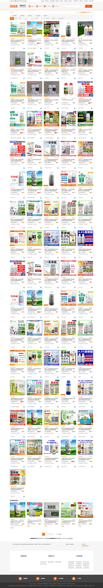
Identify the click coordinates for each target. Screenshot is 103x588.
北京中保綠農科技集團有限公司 (31, 43)
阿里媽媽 (53, 585)
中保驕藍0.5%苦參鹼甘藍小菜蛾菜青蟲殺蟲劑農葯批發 (85, 130)
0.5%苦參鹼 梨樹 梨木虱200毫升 (67, 99)
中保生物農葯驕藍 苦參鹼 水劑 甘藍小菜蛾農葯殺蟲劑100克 (34, 41)
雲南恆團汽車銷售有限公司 (73, 565)
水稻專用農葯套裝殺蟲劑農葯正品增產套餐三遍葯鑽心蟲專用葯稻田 (85, 399)
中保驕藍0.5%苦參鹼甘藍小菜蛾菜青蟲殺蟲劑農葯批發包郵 (17, 130)
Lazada (92, 585)
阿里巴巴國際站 (17, 585)
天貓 (37, 585)
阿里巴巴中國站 (24, 585)
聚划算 (40, 585)
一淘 (43, 585)
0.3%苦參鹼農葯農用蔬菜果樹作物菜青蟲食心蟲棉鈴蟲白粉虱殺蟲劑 (51, 160)
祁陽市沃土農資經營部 (48, 252)
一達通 (89, 585)
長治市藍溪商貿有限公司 (87, 565)
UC (74, 585)
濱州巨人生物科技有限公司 (65, 43)
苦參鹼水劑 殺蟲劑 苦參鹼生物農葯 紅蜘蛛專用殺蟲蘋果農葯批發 (84, 100)
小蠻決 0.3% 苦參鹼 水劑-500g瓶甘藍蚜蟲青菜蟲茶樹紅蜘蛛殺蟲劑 (34, 71)
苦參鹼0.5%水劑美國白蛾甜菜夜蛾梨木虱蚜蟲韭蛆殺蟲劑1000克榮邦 (68, 41)
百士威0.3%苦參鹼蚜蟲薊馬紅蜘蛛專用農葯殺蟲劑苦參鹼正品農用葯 (34, 130)
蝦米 (56, 585)
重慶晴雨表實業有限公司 (82, 102)
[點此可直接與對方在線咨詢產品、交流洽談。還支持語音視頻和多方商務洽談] (24, 48)
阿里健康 (85, 585)
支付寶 (76, 585)
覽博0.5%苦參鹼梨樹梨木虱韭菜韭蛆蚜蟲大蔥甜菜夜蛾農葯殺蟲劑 (51, 250)
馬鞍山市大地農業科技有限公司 (82, 132)
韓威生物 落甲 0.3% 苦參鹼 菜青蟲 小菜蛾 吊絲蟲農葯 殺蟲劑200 (68, 190)
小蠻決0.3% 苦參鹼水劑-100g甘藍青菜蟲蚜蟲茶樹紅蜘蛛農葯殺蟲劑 (85, 71)
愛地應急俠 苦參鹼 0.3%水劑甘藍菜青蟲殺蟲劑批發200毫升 (51, 100)
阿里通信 (68, 585)
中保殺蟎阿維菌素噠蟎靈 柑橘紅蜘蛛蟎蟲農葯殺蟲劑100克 (85, 522)
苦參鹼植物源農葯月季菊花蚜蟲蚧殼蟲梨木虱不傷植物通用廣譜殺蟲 (17, 399)
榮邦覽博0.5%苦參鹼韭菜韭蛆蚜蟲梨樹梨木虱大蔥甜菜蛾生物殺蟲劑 (34, 459)
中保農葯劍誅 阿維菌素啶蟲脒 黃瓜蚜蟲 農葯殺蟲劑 (34, 522)
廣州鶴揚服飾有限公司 (72, 562)
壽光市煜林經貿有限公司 (65, 222)
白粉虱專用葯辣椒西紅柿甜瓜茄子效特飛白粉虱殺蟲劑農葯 (17, 429)
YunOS (64, 585)
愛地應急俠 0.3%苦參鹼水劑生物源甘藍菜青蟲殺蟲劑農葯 (34, 250)
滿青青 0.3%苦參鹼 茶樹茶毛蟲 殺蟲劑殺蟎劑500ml (34, 160)
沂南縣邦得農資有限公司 (48, 222)
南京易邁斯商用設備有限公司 (81, 562)
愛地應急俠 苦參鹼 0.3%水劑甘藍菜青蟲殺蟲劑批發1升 (68, 71)
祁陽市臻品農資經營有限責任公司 (48, 43)
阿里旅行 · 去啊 (47, 585)
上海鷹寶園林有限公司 (48, 132)
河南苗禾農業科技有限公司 (65, 162)
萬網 (71, 585)
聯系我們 (69, 583)
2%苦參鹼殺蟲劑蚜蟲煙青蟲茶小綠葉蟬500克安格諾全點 (68, 399)
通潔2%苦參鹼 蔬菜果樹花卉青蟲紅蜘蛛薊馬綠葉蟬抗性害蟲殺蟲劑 (68, 130)
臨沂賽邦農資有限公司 (65, 192)
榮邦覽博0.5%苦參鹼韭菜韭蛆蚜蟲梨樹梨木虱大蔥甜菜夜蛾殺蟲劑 (85, 190)
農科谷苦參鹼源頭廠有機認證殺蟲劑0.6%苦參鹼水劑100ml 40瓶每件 (17, 71)
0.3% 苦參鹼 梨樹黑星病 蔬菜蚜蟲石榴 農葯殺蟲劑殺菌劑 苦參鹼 (68, 160)
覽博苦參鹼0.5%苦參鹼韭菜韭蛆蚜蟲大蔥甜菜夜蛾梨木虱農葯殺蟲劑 (34, 399)
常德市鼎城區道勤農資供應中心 (31, 132)
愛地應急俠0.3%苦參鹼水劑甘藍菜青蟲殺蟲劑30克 (51, 41)
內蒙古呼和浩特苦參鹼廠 (45, 562)
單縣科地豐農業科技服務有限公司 (48, 162)
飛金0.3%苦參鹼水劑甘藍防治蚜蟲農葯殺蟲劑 (85, 41)
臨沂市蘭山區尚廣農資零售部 (82, 401)
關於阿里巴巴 (63, 583)
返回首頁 (64, 538)
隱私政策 (58, 583)
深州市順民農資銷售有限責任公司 (14, 192)
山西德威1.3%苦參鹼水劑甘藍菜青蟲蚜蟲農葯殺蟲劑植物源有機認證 (51, 71)
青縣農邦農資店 (13, 252)
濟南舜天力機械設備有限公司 (88, 562)
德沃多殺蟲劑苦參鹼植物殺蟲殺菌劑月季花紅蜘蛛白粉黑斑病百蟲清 (85, 429)
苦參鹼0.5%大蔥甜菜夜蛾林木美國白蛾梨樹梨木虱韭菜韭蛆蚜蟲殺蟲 (51, 190)
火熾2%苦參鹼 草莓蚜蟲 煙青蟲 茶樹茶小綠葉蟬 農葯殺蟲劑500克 (17, 190)
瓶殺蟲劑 (16, 525)
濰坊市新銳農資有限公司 (14, 43)
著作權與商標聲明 (44, 583)
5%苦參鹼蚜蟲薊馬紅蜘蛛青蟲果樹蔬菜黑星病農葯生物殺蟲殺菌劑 (51, 459)
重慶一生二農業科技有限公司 (14, 162)
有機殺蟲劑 (21, 525)
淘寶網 (34, 585)
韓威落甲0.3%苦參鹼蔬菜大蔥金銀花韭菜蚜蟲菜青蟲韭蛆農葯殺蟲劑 (51, 220)
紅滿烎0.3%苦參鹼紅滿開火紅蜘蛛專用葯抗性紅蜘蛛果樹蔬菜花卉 (85, 160)
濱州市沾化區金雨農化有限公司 (82, 222)
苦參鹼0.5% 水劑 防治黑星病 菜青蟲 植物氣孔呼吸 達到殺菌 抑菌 (68, 250)
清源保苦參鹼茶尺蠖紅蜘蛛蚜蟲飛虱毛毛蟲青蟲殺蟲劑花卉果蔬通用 (51, 130)
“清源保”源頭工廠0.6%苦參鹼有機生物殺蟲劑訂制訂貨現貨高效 (68, 459)
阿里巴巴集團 (11, 585)
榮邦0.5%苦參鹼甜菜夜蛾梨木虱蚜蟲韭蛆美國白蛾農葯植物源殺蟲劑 (85, 220)
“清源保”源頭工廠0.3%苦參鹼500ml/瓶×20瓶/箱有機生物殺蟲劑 (35, 190)
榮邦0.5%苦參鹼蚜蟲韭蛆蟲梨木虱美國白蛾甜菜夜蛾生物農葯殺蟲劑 (17, 220)
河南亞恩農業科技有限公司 (65, 102)
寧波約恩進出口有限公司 (80, 565)
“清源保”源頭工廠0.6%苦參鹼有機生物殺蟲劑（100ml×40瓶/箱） (34, 429)
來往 (79, 585)
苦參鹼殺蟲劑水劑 (72, 544)
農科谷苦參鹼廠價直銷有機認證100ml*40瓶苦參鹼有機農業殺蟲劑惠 (51, 522)
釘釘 (82, 585)
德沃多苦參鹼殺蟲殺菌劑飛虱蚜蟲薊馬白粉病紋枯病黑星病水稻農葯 (68, 429)
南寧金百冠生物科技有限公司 (31, 73)
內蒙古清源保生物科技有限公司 (31, 192)
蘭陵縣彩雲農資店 (14, 222)
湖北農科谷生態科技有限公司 (14, 73)
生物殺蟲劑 (13, 525)
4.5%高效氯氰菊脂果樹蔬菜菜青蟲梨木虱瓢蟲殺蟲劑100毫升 (68, 522)
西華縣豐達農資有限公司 (82, 43)
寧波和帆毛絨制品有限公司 (81, 567)
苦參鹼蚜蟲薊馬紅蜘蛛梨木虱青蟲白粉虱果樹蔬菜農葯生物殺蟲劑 (68, 220)
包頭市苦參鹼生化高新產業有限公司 (62, 562)
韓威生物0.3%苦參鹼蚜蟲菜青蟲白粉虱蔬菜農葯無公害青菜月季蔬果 (17, 250)
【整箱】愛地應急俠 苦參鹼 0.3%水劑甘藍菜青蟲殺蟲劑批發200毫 (34, 100)
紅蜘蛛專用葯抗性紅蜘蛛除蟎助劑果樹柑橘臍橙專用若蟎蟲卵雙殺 (17, 489)
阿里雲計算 (60, 585)
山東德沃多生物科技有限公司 (65, 431)
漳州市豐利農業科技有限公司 (31, 252)
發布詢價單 (84, 544)
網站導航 (73, 583)
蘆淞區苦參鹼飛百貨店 (52, 562)
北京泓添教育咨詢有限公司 (88, 567)
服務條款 (54, 583)
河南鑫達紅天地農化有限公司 (65, 252)
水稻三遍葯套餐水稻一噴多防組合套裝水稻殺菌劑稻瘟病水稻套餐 (85, 459)
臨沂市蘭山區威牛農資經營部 (65, 132)
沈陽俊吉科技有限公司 (72, 567)
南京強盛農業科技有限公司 (14, 132)
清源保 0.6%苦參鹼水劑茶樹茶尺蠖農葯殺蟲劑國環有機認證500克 (17, 41)
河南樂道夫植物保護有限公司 (82, 162)
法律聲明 (50, 583)
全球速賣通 (30, 585)
